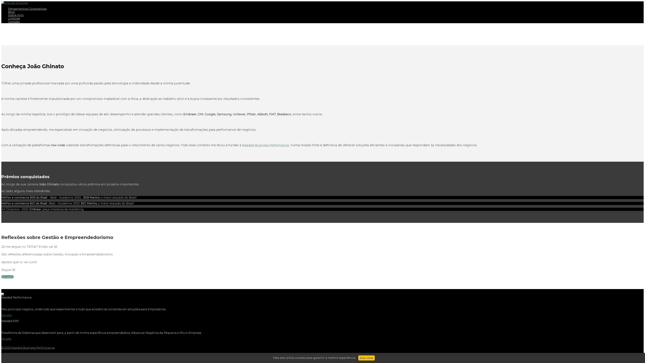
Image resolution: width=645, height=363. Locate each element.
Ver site (6, 315)
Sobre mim (16, 15)
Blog (11, 12)
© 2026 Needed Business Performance (28, 347)
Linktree (14, 18)
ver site (6, 338)
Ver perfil (7, 276)
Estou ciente (366, 358)
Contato (14, 21)
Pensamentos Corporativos (27, 8)
